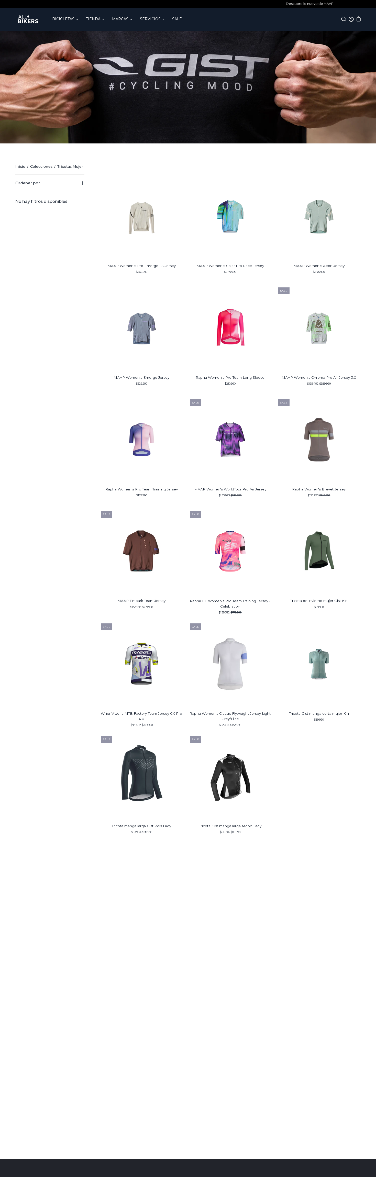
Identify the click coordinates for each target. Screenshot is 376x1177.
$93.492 (141, 725)
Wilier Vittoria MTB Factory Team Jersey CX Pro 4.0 (141, 716)
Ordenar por (27, 183)
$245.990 (319, 272)
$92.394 (230, 725)
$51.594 (230, 832)
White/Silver (234, 393)
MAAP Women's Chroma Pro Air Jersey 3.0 (319, 377)
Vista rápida (141, 216)
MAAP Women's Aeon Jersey (319, 266)
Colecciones (41, 166)
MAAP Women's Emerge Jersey (141, 377)
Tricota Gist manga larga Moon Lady (230, 826)
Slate (318, 281)
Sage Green (318, 617)
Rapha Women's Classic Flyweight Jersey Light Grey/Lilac (230, 716)
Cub (141, 617)
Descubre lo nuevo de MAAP (188, 4)
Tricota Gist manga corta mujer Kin (319, 713)
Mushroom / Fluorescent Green (318, 505)
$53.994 (141, 832)
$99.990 (319, 607)
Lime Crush (318, 393)
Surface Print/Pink (225, 393)
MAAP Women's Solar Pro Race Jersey (230, 266)
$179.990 (141, 495)
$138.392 (230, 612)
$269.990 (141, 272)
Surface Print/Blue (143, 505)
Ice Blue (321, 729)
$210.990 (230, 383)
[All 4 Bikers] (28, 19)
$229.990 (141, 383)
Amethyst (139, 505)
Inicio (20, 166)
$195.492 (319, 383)
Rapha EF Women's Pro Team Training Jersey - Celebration (230, 603)
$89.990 (319, 719)
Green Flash (230, 281)
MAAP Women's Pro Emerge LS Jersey (141, 266)
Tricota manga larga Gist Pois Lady (141, 826)
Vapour (141, 281)
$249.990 (230, 272)
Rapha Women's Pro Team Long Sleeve (230, 377)
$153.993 (230, 495)
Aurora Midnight (230, 505)
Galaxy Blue (141, 393)
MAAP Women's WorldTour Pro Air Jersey (230, 489)
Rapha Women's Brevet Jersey (319, 489)
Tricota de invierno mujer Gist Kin (319, 601)
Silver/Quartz (230, 393)
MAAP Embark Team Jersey (141, 601)
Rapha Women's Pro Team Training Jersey (141, 489)
